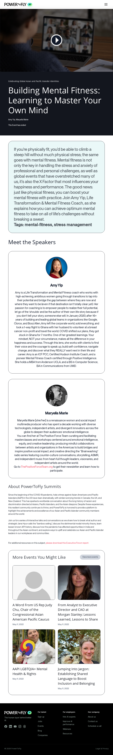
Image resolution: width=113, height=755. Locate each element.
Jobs (40, 721)
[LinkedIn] (10, 726)
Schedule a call (94, 726)
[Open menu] (106, 4)
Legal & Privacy (102, 749)
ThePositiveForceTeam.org (37, 466)
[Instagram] (19, 726)
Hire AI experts (69, 717)
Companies (43, 735)
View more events (90, 557)
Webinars (67, 729)
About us (92, 717)
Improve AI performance (68, 722)
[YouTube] (15, 726)
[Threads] (24, 726)
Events (41, 726)
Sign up (41, 717)
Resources (67, 734)
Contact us (93, 721)
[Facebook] (5, 726)
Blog (40, 731)
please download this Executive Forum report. (67, 543)
